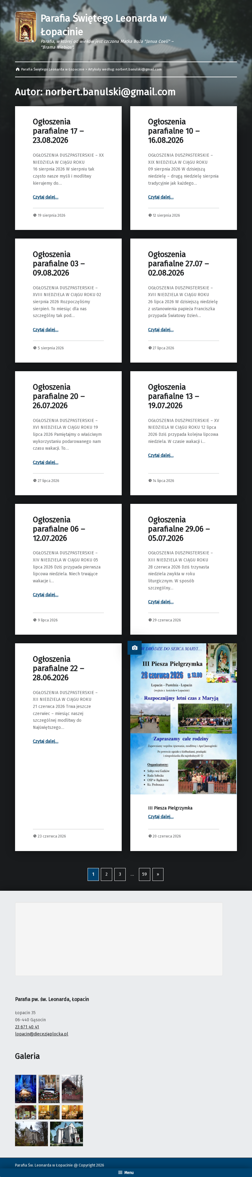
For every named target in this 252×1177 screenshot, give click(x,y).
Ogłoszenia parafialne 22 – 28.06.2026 (58, 668)
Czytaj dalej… (45, 197)
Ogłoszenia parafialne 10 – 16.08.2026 (174, 131)
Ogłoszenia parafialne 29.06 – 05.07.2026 (179, 529)
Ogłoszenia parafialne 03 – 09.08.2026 (59, 264)
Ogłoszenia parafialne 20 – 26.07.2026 (59, 396)
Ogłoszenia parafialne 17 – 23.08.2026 (58, 131)
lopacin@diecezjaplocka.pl (41, 1034)
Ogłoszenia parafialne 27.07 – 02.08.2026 (178, 264)
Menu (129, 1172)
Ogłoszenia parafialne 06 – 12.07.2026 (59, 529)
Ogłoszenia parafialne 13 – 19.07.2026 (173, 396)
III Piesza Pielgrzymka (170, 808)
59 (144, 874)
